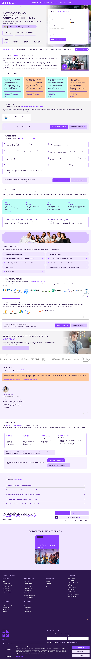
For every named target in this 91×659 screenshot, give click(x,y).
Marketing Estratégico (29, 595)
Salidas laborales (7, 49)
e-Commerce (27, 585)
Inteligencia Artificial (7, 605)
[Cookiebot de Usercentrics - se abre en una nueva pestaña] (8, 657)
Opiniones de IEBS (72, 589)
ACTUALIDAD (67, 2)
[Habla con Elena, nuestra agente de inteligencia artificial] (56, 517)
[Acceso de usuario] (89, 2)
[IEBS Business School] (5, 635)
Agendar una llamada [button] (81, 513)
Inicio (3, 6)
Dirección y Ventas (28, 597)
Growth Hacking (28, 588)
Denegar (81, 655)
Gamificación (27, 594)
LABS (61, 2)
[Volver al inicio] (9, 3)
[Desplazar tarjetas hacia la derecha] (87, 296)
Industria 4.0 (27, 609)
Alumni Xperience (72, 585)
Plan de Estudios (56, 49)
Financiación (67, 49)
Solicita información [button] (58, 126)
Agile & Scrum (5, 588)
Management (5, 586)
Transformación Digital (7, 585)
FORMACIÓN (35, 2)
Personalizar (80, 651)
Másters (48, 581)
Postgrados (13, 6)
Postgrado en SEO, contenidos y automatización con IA (32, 6)
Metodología (44, 49)
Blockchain (26, 604)
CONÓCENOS (54, 2)
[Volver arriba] (87, 619)
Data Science (5, 604)
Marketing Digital (28, 583)
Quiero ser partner (72, 596)
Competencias (33, 49)
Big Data (4, 611)
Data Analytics (5, 607)
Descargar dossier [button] (78, 180)
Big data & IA (5, 609)
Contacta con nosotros (73, 594)
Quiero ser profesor (72, 593)
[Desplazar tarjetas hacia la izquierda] (83, 296)
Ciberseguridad (27, 607)
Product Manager (6, 592)
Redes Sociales (27, 590)
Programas (8, 6)
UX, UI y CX (26, 592)
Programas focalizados (51, 585)
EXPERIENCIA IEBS (44, 2)
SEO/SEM (18, 6)
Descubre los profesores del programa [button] (15, 348)
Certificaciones (20, 49)
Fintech (26, 605)
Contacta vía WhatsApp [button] (77, 126)
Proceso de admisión (73, 582)
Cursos (47, 586)
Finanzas (4, 594)
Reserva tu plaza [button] (61, 325)
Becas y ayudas (71, 578)
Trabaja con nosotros (73, 591)
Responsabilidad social (73, 584)
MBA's (3, 581)
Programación (27, 611)
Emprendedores (6, 583)
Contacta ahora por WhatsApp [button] (57, 465)
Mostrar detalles (19, 656)
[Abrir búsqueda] (73, 2)
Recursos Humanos (7, 590)
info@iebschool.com (9, 643)
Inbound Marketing (28, 586)
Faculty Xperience (72, 587)
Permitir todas (81, 647)
